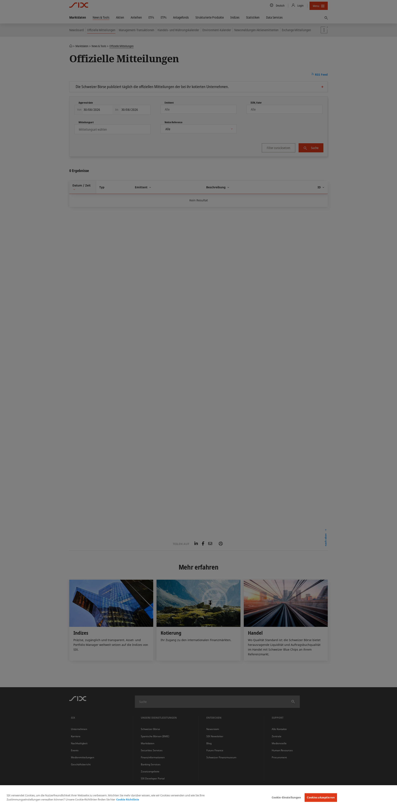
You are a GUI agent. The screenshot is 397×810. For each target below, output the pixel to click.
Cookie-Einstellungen (286, 797)
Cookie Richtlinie (127, 799)
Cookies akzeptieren (321, 797)
